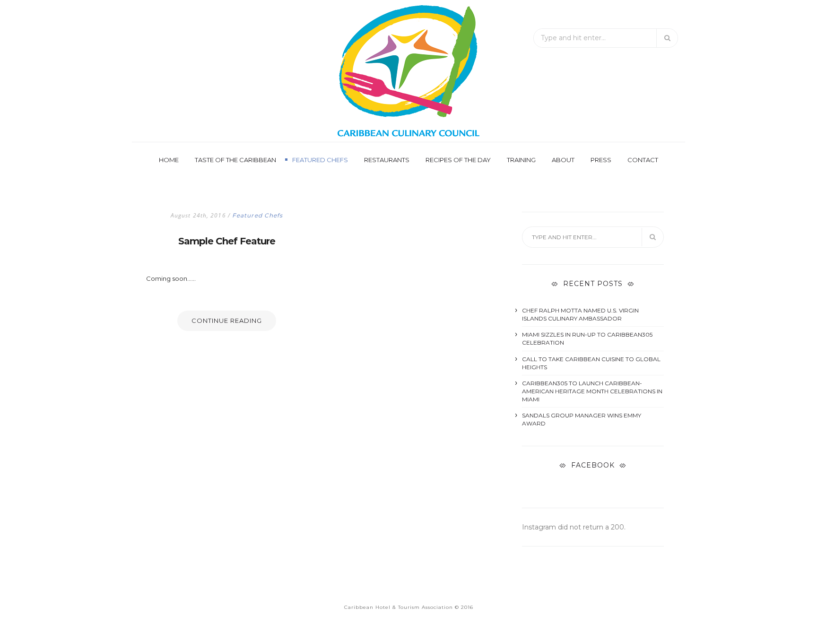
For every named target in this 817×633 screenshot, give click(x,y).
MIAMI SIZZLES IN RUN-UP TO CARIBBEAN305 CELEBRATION (587, 338)
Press (601, 160)
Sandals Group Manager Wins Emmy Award (581, 419)
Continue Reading (226, 320)
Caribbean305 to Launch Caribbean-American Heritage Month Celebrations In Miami (592, 391)
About (563, 160)
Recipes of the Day (458, 160)
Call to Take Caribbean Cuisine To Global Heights (591, 363)
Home (169, 160)
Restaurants (386, 160)
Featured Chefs (320, 160)
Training (521, 160)
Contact (642, 160)
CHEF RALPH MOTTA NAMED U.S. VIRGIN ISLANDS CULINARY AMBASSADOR (580, 314)
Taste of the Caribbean (235, 160)
